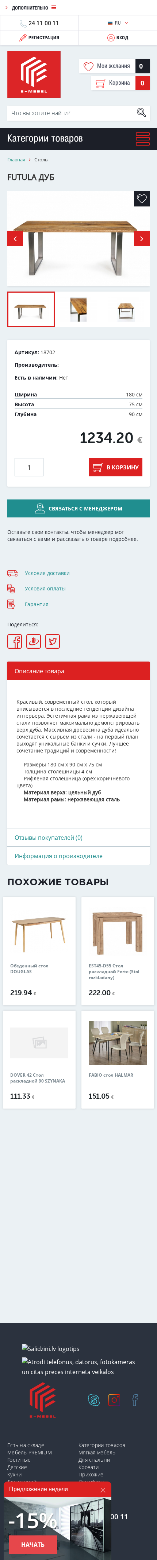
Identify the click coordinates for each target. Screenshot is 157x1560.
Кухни (14, 1474)
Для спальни (94, 1459)
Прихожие (90, 1474)
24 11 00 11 (43, 23)
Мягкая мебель (97, 1452)
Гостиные (19, 1459)
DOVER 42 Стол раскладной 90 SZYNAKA (37, 1078)
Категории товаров (102, 1445)
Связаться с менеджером (85, 508)
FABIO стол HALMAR (111, 1075)
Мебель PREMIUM (29, 1452)
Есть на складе (25, 1445)
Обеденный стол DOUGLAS (29, 969)
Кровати (88, 1467)
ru (118, 23)
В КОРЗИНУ (123, 467)
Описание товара (39, 671)
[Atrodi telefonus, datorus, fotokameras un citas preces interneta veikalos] (81, 1367)
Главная (16, 160)
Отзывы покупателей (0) (49, 838)
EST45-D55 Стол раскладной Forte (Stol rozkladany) (114, 972)
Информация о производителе (59, 856)
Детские (17, 1467)
